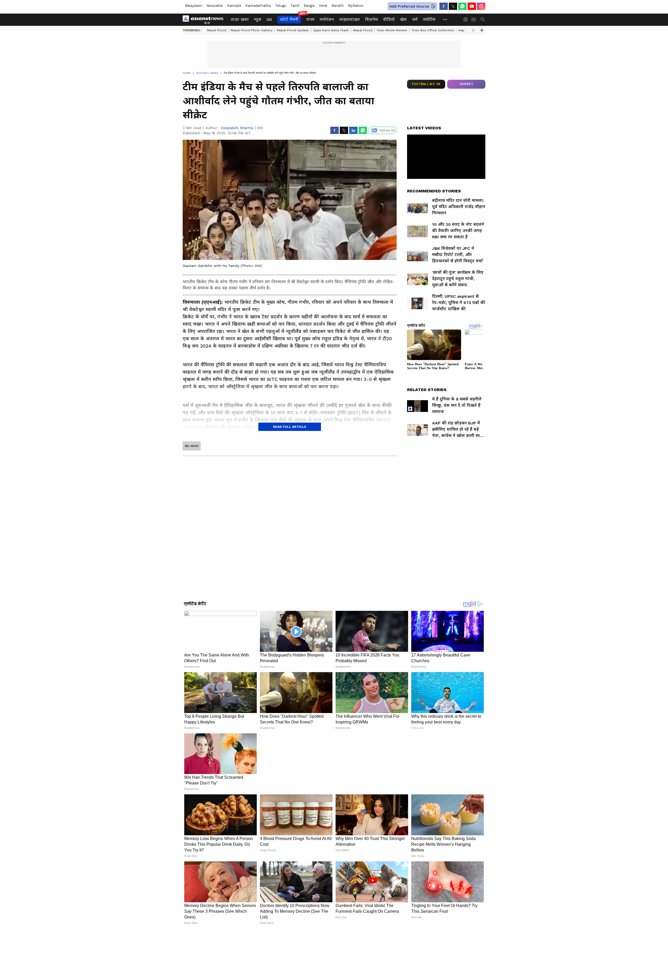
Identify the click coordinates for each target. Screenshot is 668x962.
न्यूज (257, 19)
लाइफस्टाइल (349, 19)
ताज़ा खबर (240, 19)
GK (269, 19)
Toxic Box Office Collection (432, 30)
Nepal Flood (216, 30)
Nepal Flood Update (293, 30)
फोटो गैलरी (289, 19)
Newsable (214, 6)
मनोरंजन (327, 19)
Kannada (234, 6)
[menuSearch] (483, 19)
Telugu (280, 6)
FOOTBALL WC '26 (426, 84)
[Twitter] (453, 6)
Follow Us (387, 130)
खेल (403, 19)
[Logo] (205, 20)
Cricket (466, 84)
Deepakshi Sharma (237, 128)
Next (481, 30)
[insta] (481, 6)
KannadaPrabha (258, 6)
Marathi (337, 6)
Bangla (309, 6)
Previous (474, 30)
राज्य (310, 19)
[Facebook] (443, 6)
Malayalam (193, 6)
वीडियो (389, 19)
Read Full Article (289, 427)
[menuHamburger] (473, 19)
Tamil (295, 6)
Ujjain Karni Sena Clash (331, 30)
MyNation (355, 6)
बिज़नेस (371, 19)
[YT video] (472, 6)
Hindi (323, 6)
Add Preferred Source (409, 6)
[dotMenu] (445, 19)
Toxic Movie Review (392, 30)
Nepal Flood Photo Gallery (251, 30)
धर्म (415, 19)
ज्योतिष (429, 19)
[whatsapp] (462, 6)
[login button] (466, 19)
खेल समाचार (192, 446)
